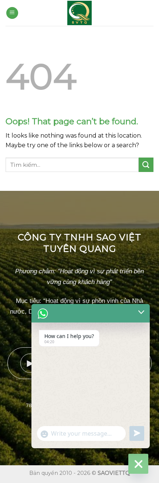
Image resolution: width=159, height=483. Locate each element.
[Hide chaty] (138, 464)
